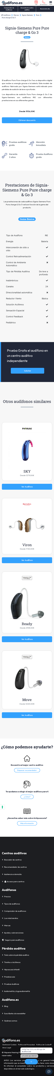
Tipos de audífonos (12, 904)
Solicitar (27, 370)
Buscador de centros (13, 860)
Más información (27, 823)
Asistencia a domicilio (13, 874)
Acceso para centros (15, 881)
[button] (36, 3)
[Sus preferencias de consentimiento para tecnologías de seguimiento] (2, 807)
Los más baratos (11, 918)
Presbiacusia (9, 977)
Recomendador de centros (15, 867)
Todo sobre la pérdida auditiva (16, 955)
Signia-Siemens (27, 15)
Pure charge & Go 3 (9, 18)
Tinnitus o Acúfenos (12, 962)
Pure (37, 15)
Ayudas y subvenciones (13, 933)
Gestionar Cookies (9, 1045)
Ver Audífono (27, 486)
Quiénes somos (10, 1021)
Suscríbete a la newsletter (15, 1013)
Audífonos (7, 15)
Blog (6, 1006)
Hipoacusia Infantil (11, 969)
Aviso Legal (6, 1048)
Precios (7, 896)
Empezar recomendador (27, 770)
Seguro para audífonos (14, 940)
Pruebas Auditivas (11, 984)
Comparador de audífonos (15, 911)
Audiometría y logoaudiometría (17, 991)
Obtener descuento (27, 120)
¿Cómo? (27, 797)
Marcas (16, 15)
